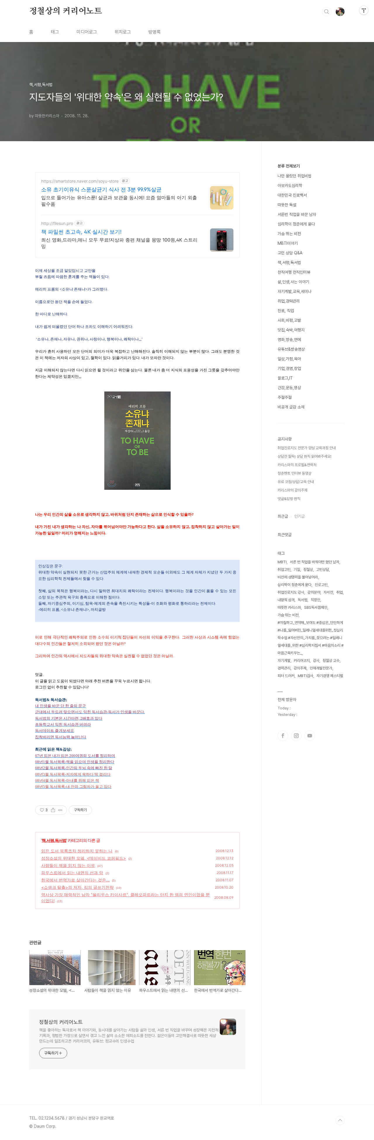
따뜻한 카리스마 (289, 607)
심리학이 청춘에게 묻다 (296, 224)
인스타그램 (296, 735)
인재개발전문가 (321, 668)
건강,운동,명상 (289, 387)
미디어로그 (87, 32)
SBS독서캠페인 (315, 607)
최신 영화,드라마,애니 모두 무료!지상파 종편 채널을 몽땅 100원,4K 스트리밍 (119, 243)
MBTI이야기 (288, 243)
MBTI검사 (305, 676)
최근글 (283, 516)
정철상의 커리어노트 (65, 11)
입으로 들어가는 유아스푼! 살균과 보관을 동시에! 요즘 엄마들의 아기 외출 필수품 (119, 201)
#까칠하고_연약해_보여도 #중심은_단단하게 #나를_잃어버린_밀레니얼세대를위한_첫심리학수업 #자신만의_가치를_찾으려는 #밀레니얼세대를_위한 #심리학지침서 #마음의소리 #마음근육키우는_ (311, 637)
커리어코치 (302, 660)
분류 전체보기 (289, 166)
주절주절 (285, 397)
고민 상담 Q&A (290, 253)
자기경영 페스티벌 (329, 676)
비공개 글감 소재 (291, 407)
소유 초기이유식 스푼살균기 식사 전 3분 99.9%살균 (101, 189)
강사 (316, 660)
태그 (55, 32)
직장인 (315, 600)
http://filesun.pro (57, 223)
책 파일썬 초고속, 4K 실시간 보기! (81, 232)
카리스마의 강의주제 (292, 490)
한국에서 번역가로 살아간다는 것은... (75, 879)
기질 (297, 569)
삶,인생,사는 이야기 (293, 281)
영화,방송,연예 (289, 339)
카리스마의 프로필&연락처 (297, 465)
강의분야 (313, 592)
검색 (326, 11)
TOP (340, 1120)
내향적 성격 (286, 600)
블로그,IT (285, 378)
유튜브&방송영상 (291, 349)
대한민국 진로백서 (292, 195)
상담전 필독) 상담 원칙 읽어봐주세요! (304, 456)
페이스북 (283, 735)
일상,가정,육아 (289, 358)
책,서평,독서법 (54, 840)
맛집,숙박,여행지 (291, 330)
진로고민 (321, 585)
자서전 (328, 592)
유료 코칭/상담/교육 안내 (296, 482)
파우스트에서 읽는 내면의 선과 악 (72, 872)
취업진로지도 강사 (291, 592)
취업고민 (284, 569)
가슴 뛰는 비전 (289, 233)
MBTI (282, 562)
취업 (339, 592)
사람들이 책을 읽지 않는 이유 (68, 865)
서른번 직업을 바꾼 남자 (297, 214)
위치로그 (123, 32)
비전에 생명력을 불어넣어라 (298, 577)
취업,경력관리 (289, 301)
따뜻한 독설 (287, 204)
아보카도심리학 (290, 185)
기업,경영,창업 (289, 368)
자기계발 (284, 660)
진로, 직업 (286, 310)
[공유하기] (53, 810)
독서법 (302, 600)
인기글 (299, 516)
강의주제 (300, 668)
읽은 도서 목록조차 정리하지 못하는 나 (76, 850)
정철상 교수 (331, 660)
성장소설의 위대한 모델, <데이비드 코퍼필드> (83, 858)
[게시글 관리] (60, 810)
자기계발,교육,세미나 (294, 291)
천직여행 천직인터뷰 (294, 272)
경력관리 (284, 668)
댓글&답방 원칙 (289, 498)
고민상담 (322, 569)
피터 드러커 (286, 676)
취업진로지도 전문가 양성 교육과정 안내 (307, 448)
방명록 (154, 32)
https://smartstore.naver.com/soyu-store (80, 181)
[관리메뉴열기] (363, 10)
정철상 (308, 569)
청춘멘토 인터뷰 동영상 (294, 473)
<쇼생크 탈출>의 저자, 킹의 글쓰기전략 (77, 887)
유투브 (309, 735)
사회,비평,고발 (289, 320)
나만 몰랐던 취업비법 (294, 176)
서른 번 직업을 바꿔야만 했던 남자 (314, 562)
